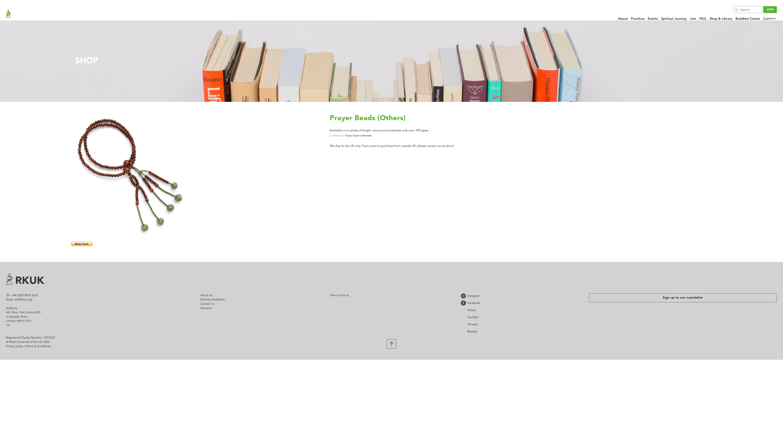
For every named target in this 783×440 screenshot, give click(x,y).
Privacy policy (14, 346)
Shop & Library (721, 19)
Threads (464, 324)
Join (693, 19)
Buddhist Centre (747, 19)
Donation (206, 308)
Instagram (464, 295)
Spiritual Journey (674, 19)
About (623, 19)
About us (206, 295)
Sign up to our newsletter (683, 298)
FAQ (702, 19)
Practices (638, 19)
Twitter (464, 310)
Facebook (464, 303)
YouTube (464, 317)
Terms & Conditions (38, 346)
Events (653, 19)
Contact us (337, 135)
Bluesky (464, 331)
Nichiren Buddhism (212, 299)
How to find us (339, 295)
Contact (769, 19)
